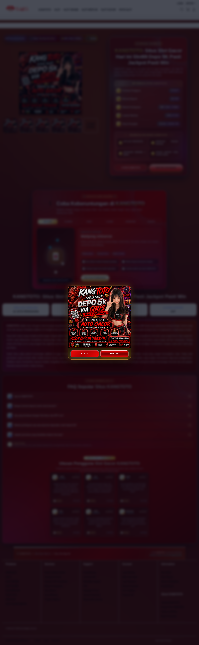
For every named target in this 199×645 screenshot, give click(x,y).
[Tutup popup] (126, 289)
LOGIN (84, 354)
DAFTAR (114, 354)
